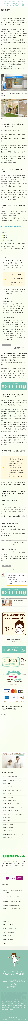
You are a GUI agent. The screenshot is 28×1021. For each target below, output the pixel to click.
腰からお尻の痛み (8, 797)
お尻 (5, 992)
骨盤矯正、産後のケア (10, 824)
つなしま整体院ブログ (10, 932)
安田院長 (15, 1001)
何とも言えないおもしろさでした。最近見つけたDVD (14, 891)
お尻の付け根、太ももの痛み (11, 804)
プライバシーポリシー (13, 1017)
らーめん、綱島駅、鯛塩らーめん (10, 994)
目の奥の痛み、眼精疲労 (10, 777)
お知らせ (6, 921)
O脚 (2, 992)
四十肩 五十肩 (7, 793)
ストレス (19, 997)
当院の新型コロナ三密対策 (9, 708)
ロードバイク (8, 999)
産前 (18, 1003)
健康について (7, 936)
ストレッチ (24, 997)
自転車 (14, 1007)
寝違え (19, 1001)
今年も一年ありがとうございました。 (13, 901)
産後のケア (22, 1003)
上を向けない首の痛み (10, 787)
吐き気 (6, 1001)
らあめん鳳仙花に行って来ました (12, 905)
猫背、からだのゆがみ (10, 831)
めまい (3, 994)
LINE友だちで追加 (7, 862)
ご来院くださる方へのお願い (9, 709)
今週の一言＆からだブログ (16, 999)
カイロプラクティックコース (6, 997)
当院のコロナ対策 (8, 943)
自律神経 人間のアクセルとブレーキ (13, 834)
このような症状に (8, 925)
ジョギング (14, 997)
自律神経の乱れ (8, 1007)
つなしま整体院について (10, 928)
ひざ (25, 992)
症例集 (3, 1005)
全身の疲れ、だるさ (9, 837)
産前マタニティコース (10, 821)
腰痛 (24, 1005)
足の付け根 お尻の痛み (10, 800)
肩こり (12, 1005)
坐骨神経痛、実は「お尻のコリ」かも (14, 814)
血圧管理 (17, 1007)
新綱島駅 (8, 1003)
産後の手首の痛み (8, 827)
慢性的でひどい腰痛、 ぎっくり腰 (13, 807)
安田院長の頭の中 (8, 939)
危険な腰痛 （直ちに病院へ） (11, 810)
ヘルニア (3, 999)
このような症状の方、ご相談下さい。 (12, 227)
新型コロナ (3, 1003)
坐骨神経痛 (10, 1001)
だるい (22, 992)
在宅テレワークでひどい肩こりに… (13, 790)
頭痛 (21, 1007)
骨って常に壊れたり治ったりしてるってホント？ (14, 897)
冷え (2, 1001)
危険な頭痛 (7, 783)
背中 (16, 1005)
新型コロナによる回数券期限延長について (13, 706)
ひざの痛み (7, 817)
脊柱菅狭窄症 (20, 1005)
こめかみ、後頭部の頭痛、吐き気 (12, 780)
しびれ (18, 992)
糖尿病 (9, 1005)
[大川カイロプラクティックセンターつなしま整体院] (14, 5)
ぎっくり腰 (14, 992)
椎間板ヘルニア (13, 1003)
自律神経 (3, 1007)
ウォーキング (20, 994)
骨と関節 (6, 1009)
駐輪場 (3, 1009)
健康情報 (23, 999)
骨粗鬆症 (11, 1009)
